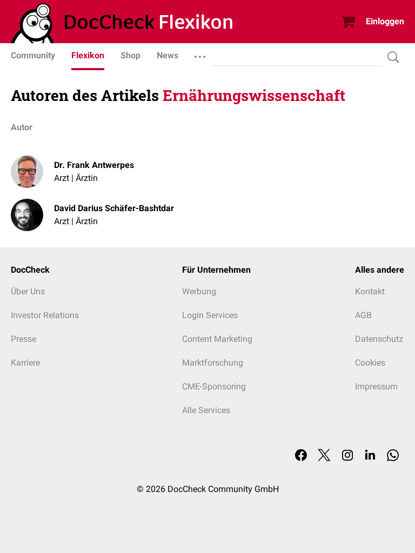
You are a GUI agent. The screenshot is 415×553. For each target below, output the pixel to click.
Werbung (199, 291)
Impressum (376, 386)
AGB (363, 315)
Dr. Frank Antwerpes (94, 165)
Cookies (370, 363)
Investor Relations (45, 315)
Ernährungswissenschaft (254, 95)
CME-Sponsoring (214, 386)
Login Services (210, 315)
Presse (23, 339)
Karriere (25, 363)
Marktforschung (212, 363)
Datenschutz (379, 339)
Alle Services (206, 410)
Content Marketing (217, 339)
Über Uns (28, 291)
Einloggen (385, 21)
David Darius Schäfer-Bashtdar (114, 208)
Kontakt (370, 291)
